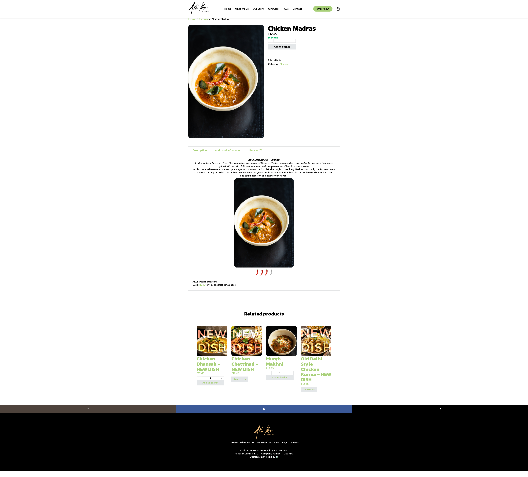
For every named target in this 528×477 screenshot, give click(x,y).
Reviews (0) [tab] (255, 150)
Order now (323, 9)
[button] (260, 28)
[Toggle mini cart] (338, 9)
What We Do (242, 8)
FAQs (286, 8)
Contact (297, 8)
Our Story (258, 8)
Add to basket (282, 47)
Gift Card (273, 8)
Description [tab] (200, 150)
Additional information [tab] (228, 150)
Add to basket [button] (210, 382)
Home (227, 8)
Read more (239, 379)
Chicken (203, 19)
